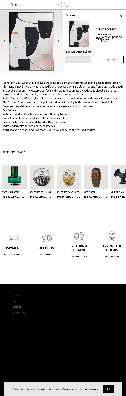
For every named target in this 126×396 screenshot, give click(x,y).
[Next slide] (58, 41)
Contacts (17, 307)
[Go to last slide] (4, 41)
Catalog (16, 295)
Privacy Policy (19, 313)
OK (108, 389)
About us (17, 301)
